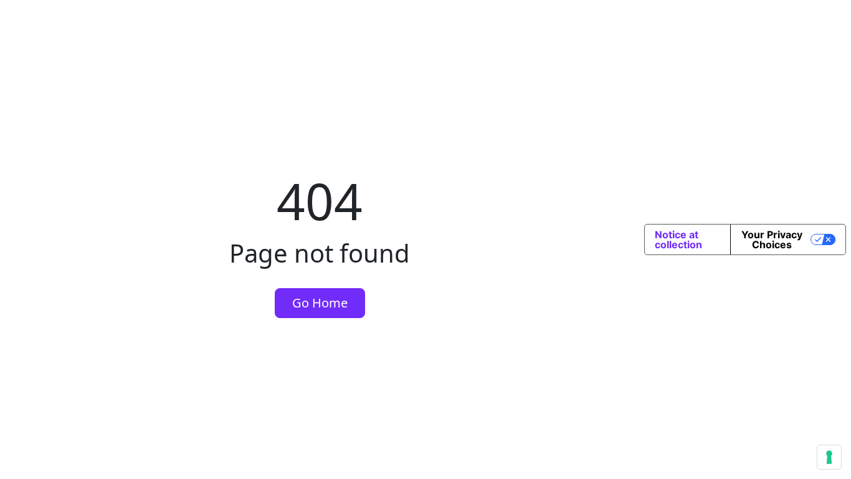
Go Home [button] (320, 302)
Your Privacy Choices (771, 239)
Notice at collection (678, 239)
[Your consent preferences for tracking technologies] (829, 457)
